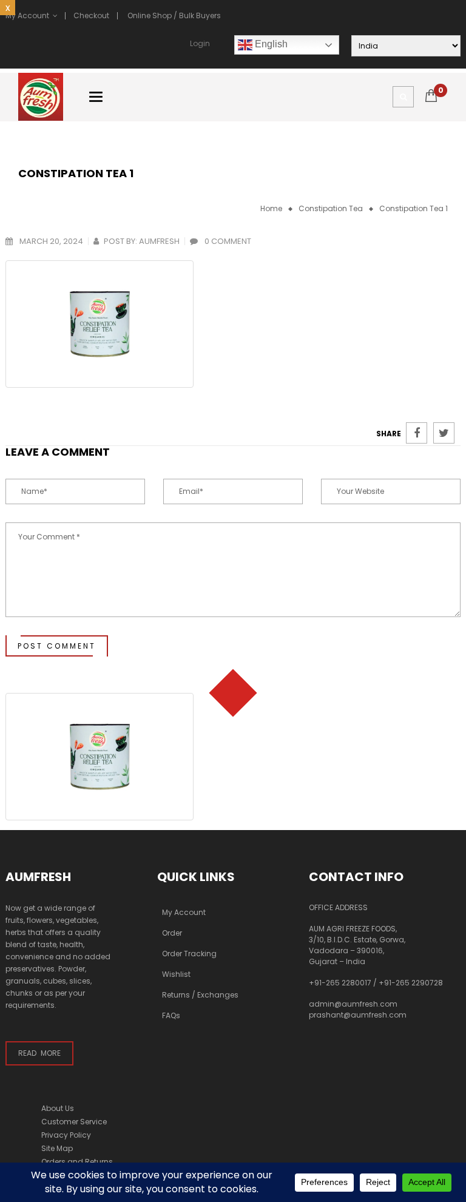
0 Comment (227, 241)
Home (271, 208)
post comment (57, 646)
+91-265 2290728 (411, 982)
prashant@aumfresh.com (358, 1015)
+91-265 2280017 (340, 982)
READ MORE (39, 1053)
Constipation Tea (331, 208)
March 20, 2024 (50, 241)
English (270, 44)
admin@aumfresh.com (353, 1004)
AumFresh (159, 241)
